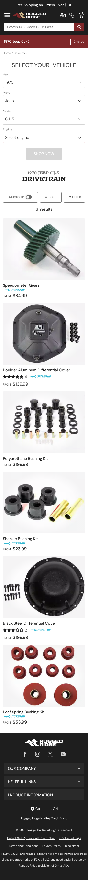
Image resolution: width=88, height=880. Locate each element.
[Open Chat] (63, 15)
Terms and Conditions (23, 846)
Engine (7, 129)
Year (6, 74)
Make (6, 93)
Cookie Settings (70, 838)
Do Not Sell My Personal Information (31, 838)
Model (7, 111)
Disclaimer (72, 846)
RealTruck (52, 818)
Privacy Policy (51, 846)
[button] (44, 768)
